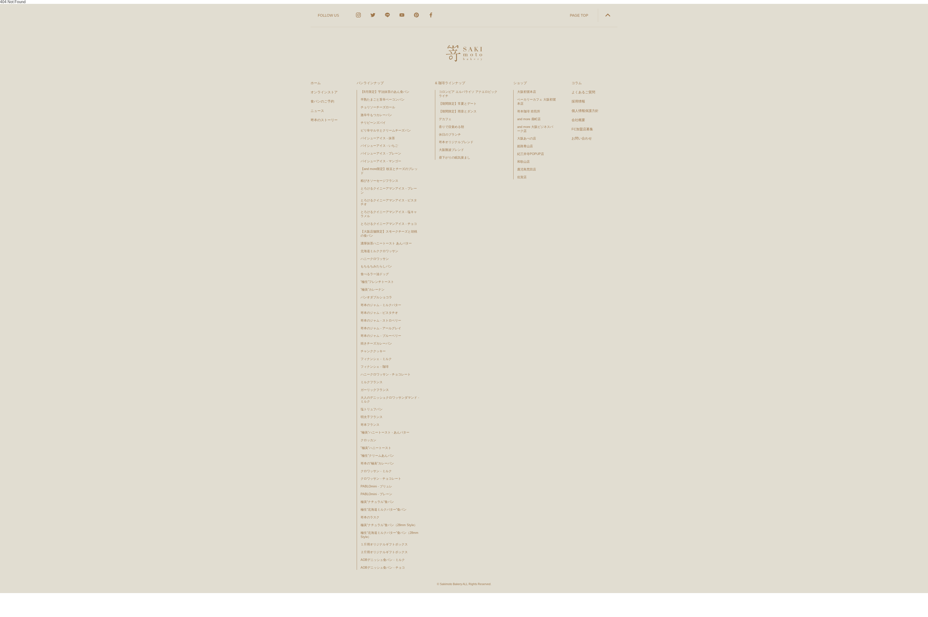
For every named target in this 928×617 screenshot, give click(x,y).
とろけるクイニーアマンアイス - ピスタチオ (389, 202)
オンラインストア (324, 92)
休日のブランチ (450, 134)
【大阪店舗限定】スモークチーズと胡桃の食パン (389, 233)
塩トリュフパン (372, 409)
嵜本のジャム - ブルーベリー (381, 336)
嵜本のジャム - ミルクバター (381, 305)
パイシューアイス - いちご (379, 145)
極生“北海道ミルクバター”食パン (383, 509)
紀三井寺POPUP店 (530, 154)
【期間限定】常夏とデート (458, 103)
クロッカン (368, 440)
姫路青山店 (525, 146)
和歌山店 (523, 161)
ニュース (317, 111)
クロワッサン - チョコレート (382, 478)
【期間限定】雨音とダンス (458, 111)
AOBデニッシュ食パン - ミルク (383, 560)
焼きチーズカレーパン (376, 343)
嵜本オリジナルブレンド (456, 142)
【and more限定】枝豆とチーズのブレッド (389, 171)
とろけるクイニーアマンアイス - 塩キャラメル (389, 214)
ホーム (316, 83)
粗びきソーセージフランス (379, 181)
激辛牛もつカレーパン (376, 115)
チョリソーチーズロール (378, 107)
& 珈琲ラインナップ (450, 83)
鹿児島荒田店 (526, 169)
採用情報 (578, 101)
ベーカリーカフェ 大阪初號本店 (536, 101)
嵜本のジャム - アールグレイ (381, 328)
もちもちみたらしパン (376, 266)
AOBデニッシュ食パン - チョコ (383, 567)
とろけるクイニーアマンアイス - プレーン (389, 190)
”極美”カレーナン (372, 289)
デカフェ (445, 119)
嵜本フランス (370, 424)
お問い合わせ (582, 138)
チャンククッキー (373, 351)
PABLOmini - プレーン (376, 494)
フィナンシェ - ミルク (376, 359)
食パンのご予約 (322, 101)
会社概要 (578, 120)
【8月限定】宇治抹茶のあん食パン (385, 92)
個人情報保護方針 (585, 111)
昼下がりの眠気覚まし (454, 157)
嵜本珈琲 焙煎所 (528, 111)
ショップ (520, 83)
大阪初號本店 (526, 92)
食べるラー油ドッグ (375, 274)
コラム (577, 83)
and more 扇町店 (529, 119)
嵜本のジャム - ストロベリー (381, 320)
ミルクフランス (372, 382)
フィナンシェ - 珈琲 (375, 366)
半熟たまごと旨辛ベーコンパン (383, 99)
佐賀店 (522, 177)
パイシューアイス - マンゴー (381, 161)
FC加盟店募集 (582, 129)
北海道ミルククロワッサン (379, 251)
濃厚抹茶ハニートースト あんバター (386, 243)
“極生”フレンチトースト (377, 282)
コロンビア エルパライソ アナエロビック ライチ (468, 94)
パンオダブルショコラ (376, 297)
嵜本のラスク (370, 517)
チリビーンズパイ (373, 123)
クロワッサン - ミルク (378, 471)
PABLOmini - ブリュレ (376, 486)
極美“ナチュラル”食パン (377, 502)
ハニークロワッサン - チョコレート (386, 374)
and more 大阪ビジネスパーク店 (535, 129)
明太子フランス (372, 417)
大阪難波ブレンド (451, 150)
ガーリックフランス (375, 390)
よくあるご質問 (583, 92)
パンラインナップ (370, 83)
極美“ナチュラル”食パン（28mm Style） (389, 525)
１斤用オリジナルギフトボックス (384, 544)
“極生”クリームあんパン (377, 455)
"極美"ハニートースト (376, 448)
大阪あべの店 (526, 138)
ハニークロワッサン (375, 259)
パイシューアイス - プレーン (381, 153)
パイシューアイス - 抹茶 (378, 138)
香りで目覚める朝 (451, 127)
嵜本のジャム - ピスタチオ (379, 313)
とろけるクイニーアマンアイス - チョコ (389, 224)
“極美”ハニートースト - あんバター (385, 432)
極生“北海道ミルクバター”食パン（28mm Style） (389, 535)
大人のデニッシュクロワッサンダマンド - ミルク (390, 400)
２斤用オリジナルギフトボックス (384, 552)
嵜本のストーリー (324, 120)
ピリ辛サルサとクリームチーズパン (386, 130)
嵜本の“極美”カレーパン (377, 463)
